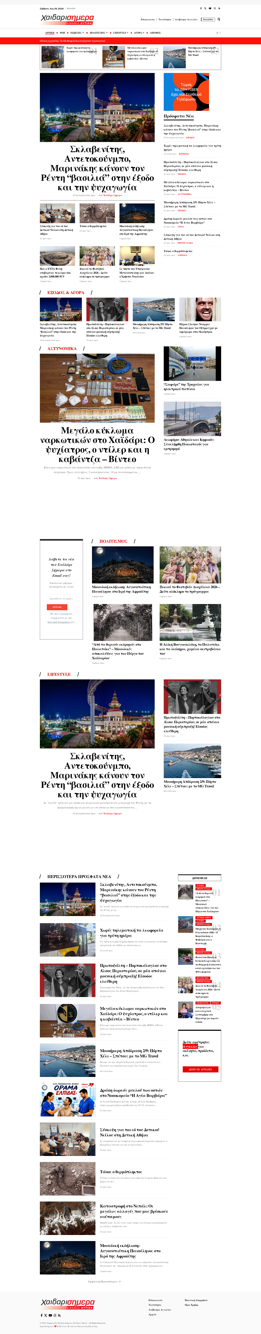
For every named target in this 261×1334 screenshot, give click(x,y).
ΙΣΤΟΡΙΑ (200, 885)
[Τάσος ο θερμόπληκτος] (97, 213)
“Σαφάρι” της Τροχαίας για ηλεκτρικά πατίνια (186, 386)
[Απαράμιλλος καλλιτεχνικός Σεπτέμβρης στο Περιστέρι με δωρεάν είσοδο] (185, 1010)
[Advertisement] (130, 510)
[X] (205, 8)
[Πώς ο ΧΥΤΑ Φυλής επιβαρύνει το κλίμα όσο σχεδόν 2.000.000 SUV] (57, 256)
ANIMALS (182, 255)
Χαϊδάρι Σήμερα (112, 195)
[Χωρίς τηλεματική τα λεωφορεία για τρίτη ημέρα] (53, 57)
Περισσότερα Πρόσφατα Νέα (79, 876)
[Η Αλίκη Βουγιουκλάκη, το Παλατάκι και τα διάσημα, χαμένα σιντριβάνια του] (190, 622)
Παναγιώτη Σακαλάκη (87, 1326)
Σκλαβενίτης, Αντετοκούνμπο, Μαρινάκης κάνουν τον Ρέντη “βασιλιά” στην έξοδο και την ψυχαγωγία (97, 167)
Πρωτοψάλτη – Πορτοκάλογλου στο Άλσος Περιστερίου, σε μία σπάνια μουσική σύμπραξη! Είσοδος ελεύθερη (191, 166)
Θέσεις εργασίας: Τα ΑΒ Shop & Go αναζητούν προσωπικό (72, 40)
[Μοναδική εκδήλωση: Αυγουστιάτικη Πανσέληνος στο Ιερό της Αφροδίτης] (137, 213)
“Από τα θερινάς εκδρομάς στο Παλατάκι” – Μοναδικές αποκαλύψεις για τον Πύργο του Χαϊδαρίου (118, 651)
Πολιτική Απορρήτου (59, 622)
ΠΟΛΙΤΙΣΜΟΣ (203, 978)
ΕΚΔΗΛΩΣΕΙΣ (203, 1003)
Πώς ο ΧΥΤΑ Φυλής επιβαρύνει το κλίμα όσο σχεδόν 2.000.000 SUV (55, 272)
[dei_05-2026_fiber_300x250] (186, 91)
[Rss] (219, 8)
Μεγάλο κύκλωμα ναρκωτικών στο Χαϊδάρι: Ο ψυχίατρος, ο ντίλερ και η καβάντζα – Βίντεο (189, 186)
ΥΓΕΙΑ (181, 226)
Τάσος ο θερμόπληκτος (93, 226)
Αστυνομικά (62, 348)
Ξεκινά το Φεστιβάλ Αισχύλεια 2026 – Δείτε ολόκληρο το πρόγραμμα (95, 272)
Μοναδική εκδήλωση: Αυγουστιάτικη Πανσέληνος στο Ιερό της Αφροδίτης (136, 230)
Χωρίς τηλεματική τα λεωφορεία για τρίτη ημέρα (131, 932)
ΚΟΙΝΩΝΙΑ (184, 153)
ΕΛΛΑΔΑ (201, 949)
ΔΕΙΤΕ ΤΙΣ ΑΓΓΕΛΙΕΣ (200, 1069)
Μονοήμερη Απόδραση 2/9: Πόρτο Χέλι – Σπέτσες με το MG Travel (203, 51)
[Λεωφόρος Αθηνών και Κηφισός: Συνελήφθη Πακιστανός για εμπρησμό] (192, 419)
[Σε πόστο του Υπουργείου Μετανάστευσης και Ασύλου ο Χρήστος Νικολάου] (137, 256)
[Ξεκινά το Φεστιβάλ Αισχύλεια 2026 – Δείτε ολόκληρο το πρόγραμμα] (97, 256)
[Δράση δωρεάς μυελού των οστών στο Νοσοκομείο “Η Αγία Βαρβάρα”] (67, 1099)
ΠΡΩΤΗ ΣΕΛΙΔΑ (185, 242)
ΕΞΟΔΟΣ (190, 137)
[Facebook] (201, 8)
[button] (218, 19)
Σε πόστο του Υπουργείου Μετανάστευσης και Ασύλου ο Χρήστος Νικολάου (136, 272)
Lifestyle (59, 674)
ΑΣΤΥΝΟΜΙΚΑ (185, 194)
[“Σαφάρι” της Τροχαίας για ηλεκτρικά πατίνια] (192, 363)
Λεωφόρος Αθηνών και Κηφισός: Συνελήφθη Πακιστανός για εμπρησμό (189, 444)
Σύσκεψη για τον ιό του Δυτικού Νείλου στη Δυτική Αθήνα (56, 230)
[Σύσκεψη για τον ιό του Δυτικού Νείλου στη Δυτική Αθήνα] (57, 213)
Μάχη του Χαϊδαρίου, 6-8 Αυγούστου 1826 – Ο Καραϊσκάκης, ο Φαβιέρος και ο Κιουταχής (208, 936)
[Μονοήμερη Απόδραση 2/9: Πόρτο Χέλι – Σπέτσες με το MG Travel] (174, 57)
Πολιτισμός (113, 541)
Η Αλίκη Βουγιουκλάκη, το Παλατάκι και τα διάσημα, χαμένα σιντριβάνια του (190, 649)
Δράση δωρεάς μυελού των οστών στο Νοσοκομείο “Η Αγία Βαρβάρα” (188, 221)
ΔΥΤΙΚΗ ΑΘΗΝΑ (204, 917)
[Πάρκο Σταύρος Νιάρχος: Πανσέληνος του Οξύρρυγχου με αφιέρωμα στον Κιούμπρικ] (200, 309)
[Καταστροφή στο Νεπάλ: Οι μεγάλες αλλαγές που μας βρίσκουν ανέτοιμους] (67, 1218)
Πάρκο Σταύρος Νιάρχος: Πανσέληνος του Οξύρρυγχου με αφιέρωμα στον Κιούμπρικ (198, 328)
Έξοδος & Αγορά (65, 292)
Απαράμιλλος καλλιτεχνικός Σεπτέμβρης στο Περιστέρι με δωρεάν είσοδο (207, 1014)
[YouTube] (210, 8)
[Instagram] (214, 8)
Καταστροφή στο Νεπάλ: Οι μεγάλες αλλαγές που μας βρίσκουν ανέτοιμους (134, 1211)
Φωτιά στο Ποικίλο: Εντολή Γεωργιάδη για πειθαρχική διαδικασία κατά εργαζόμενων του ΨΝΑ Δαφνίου (208, 964)
